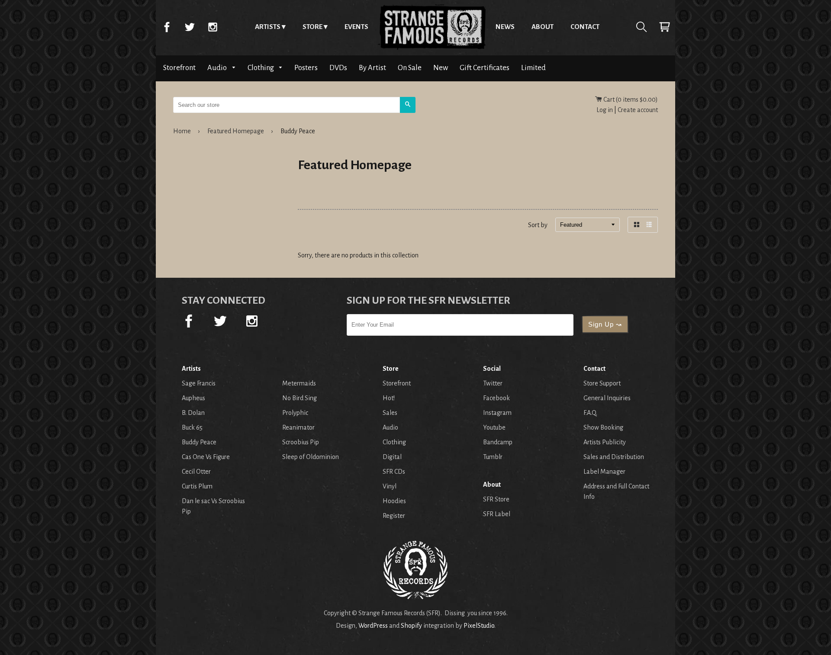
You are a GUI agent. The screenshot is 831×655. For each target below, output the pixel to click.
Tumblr (492, 456)
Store (312, 26)
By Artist (372, 68)
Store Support (602, 383)
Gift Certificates (484, 68)
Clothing (261, 68)
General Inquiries (607, 398)
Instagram (212, 27)
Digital (392, 456)
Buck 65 (192, 427)
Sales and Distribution (613, 456)
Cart (664, 27)
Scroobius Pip (300, 442)
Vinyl (389, 486)
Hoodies (394, 501)
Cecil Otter (196, 471)
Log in (604, 109)
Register (394, 515)
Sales (390, 412)
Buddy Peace (199, 442)
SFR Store (496, 499)
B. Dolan (193, 412)
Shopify (411, 625)
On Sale (410, 68)
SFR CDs (394, 471)
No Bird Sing (299, 398)
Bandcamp (497, 442)
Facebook (166, 27)
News (505, 26)
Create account (638, 109)
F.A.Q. (590, 412)
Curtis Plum (197, 486)
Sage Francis (199, 383)
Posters (306, 68)
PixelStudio (479, 625)
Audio (217, 68)
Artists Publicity (604, 442)
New (440, 68)
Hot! (389, 398)
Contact (584, 26)
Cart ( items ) (630, 99)
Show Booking (603, 427)
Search (641, 27)
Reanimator (298, 427)
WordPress (373, 625)
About (542, 26)
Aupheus (193, 398)
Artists (267, 26)
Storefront (179, 68)
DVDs (338, 68)
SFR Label (496, 514)
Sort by (538, 225)
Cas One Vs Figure (206, 456)
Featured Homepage (235, 131)
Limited (533, 68)
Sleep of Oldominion (310, 456)
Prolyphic (295, 412)
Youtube (494, 427)
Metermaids (299, 383)
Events (356, 26)
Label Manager (604, 471)
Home (431, 27)
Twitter (189, 27)
